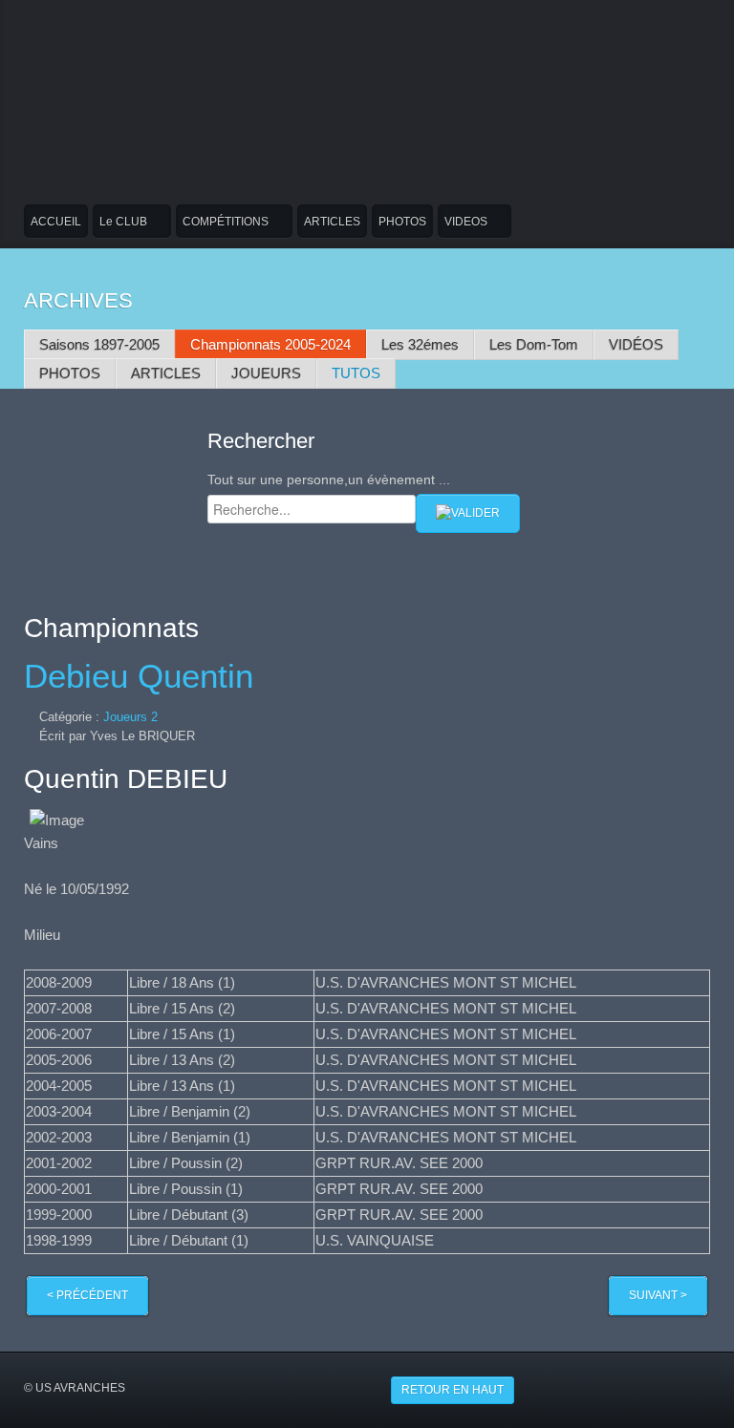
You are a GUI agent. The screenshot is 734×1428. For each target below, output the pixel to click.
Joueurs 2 (130, 717)
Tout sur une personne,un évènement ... (328, 479)
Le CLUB (123, 221)
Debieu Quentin (138, 676)
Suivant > (658, 1295)
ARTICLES (332, 221)
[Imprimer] (683, 717)
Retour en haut (452, 1389)
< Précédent (87, 1295)
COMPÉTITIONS (226, 221)
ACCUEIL (56, 221)
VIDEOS (465, 221)
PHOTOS (402, 221)
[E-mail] (705, 717)
